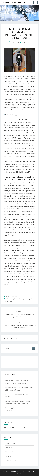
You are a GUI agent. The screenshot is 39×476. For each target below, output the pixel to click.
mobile (32, 299)
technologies (8, 301)
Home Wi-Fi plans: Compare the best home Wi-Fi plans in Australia (20, 325)
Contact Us (8, 448)
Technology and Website (13, 2)
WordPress (26, 471)
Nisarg (19, 473)
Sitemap (8, 456)
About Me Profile (10, 460)
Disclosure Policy (10, 452)
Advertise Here (10, 443)
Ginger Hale (26, 42)
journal (26, 299)
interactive (9, 299)
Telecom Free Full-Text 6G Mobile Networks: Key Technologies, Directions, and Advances (19, 314)
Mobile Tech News (12, 296)
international (18, 299)
